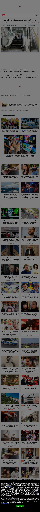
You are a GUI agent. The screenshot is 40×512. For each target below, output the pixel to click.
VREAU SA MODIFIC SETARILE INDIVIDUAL (20, 508)
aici (37, 491)
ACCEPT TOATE (20, 506)
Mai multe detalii (9, 486)
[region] (20, 496)
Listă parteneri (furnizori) (5, 503)
